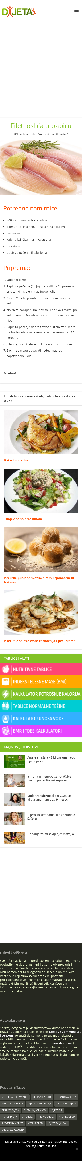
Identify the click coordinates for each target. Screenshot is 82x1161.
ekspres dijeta (10, 1110)
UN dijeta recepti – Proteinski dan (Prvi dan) (41, 134)
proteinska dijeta (12, 1123)
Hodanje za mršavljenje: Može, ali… (52, 834)
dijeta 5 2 (56, 1110)
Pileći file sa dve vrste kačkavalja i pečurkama (39, 641)
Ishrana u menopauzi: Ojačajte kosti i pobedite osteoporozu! (49, 778)
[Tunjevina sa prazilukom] (41, 491)
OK (27, 1153)
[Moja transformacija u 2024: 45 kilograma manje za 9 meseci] (14, 799)
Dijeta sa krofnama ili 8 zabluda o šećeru (51, 817)
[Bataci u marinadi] (41, 432)
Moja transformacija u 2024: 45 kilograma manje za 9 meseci (49, 797)
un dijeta (27, 1116)
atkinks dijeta (67, 1116)
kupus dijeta (9, 1116)
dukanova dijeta (66, 1097)
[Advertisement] (41, 66)
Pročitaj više (47, 1153)
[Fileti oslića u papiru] (41, 167)
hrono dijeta (46, 1116)
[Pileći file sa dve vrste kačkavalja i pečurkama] (41, 612)
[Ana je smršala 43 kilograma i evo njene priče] (14, 761)
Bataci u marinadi (18, 460)
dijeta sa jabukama (35, 1110)
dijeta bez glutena (13, 1129)
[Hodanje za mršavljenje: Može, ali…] (14, 838)
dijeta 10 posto (42, 1097)
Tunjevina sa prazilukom (23, 519)
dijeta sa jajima (57, 1123)
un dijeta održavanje (15, 1097)
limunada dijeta (66, 1103)
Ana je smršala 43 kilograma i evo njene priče (51, 759)
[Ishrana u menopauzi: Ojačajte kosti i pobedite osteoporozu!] (14, 780)
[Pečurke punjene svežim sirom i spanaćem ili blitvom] (41, 549)
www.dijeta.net (62, 1043)
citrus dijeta (36, 1123)
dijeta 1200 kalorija (40, 1103)
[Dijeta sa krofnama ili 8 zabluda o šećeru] (14, 818)
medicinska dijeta (12, 1103)
